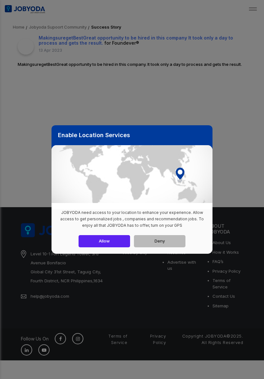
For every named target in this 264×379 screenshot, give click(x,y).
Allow (104, 240)
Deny (160, 240)
